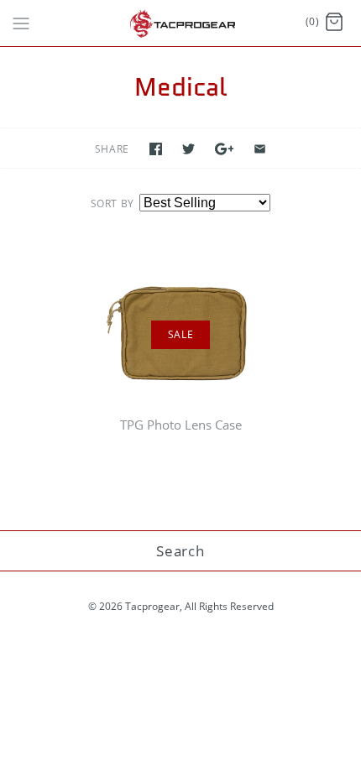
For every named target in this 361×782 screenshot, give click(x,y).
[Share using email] (260, 149)
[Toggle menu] (21, 22)
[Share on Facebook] (155, 149)
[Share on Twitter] (188, 149)
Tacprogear (152, 606)
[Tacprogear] (181, 23)
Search (180, 550)
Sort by (112, 203)
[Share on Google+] (224, 149)
